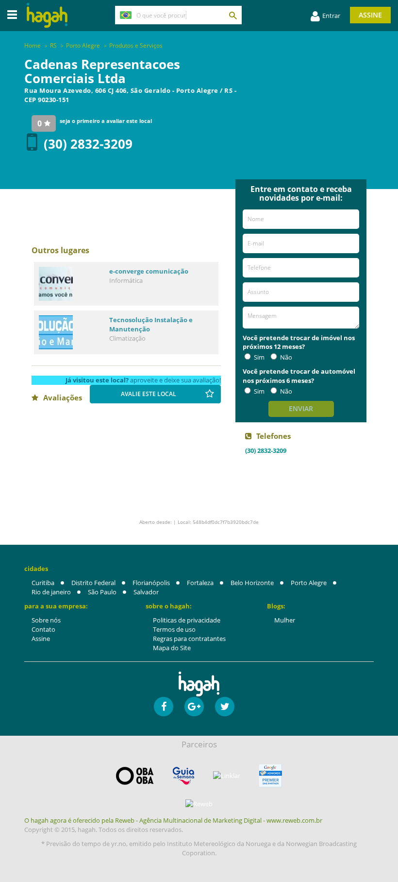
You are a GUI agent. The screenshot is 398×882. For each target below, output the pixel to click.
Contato (43, 629)
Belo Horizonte (252, 582)
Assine (370, 14)
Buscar (232, 15)
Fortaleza (200, 582)
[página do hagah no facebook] (163, 706)
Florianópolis (151, 582)
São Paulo (102, 592)
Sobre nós (46, 620)
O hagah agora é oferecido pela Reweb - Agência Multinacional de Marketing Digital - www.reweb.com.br (173, 820)
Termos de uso (174, 629)
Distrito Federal (93, 582)
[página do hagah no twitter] (224, 706)
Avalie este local (148, 394)
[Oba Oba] (135, 776)
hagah (47, 15)
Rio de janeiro (51, 592)
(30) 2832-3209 (88, 144)
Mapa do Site (172, 647)
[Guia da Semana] (183, 776)
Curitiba (43, 582)
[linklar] (226, 775)
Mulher (284, 620)
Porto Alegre (309, 582)
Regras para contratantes (189, 638)
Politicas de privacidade (186, 620)
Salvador (146, 592)
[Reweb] (199, 804)
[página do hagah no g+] (194, 706)
